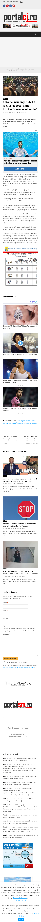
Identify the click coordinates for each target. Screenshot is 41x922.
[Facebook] (4, 6)
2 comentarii (21, 528)
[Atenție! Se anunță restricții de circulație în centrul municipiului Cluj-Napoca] (20, 508)
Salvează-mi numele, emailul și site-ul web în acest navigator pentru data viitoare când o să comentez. (19, 630)
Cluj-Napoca (22, 421)
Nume (5, 603)
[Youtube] (13, 6)
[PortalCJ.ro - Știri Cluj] (20, 22)
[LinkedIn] (10, 6)
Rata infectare (16, 423)
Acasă (7, 69)
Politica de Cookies (20, 898)
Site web (5, 618)
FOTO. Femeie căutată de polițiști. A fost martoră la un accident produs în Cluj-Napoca (20, 572)
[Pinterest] (7, 6)
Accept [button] (21, 919)
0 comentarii (23, 113)
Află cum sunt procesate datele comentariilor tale (19, 668)
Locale (11, 69)
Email (5, 611)
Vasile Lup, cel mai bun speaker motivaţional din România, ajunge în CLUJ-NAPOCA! (20, 480)
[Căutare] (35, 34)
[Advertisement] (20, 52)
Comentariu (7, 634)
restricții (24, 423)
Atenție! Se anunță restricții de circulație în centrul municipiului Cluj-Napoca (19, 525)
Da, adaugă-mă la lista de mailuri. (17, 662)
